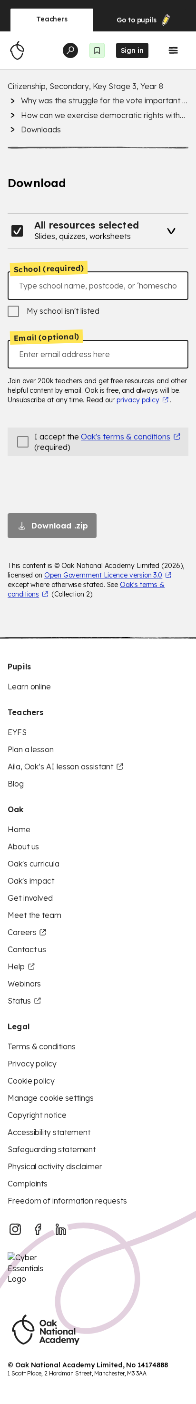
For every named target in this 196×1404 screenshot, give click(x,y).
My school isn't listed (63, 311)
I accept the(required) (102, 442)
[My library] (97, 50)
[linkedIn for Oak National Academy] (61, 1229)
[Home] (17, 50)
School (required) (49, 268)
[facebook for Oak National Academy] (38, 1229)
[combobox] (98, 285)
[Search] (70, 50)
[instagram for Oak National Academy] (15, 1229)
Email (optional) (46, 337)
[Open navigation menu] (173, 50)
